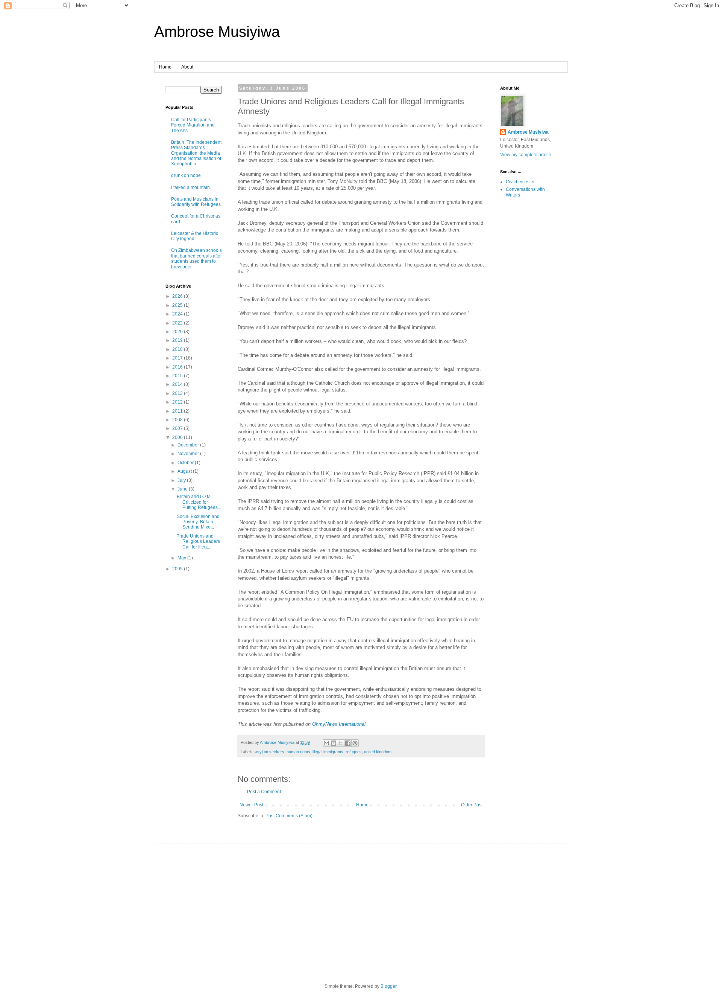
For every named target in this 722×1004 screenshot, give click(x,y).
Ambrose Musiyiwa (217, 31)
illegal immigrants (327, 752)
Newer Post (251, 804)
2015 (178, 375)
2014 (178, 384)
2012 (178, 402)
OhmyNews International (339, 724)
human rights (298, 752)
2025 (178, 305)
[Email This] (326, 743)
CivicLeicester (520, 181)
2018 (178, 349)
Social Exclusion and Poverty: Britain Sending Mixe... (198, 522)
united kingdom (377, 752)
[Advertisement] (188, 697)
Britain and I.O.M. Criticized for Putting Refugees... (199, 502)
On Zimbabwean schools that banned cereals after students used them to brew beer (196, 258)
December (188, 445)
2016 (178, 367)
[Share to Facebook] (348, 743)
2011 (178, 411)
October (186, 462)
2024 (178, 314)
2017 (178, 358)
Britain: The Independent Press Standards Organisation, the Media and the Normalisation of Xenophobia (196, 153)
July (182, 480)
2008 (178, 419)
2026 (178, 296)
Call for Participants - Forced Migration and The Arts (193, 125)
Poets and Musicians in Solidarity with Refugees (196, 202)
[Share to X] (340, 743)
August (185, 471)
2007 (178, 428)
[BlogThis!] (333, 743)
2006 (178, 437)
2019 (178, 340)
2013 (178, 393)
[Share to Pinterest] (355, 743)
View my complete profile (525, 154)
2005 (178, 568)
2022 (178, 323)
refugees (354, 752)
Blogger (388, 986)
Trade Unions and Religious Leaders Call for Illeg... (198, 541)
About (187, 67)
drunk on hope (186, 175)
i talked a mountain (190, 187)
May (182, 558)
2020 (178, 331)
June (183, 489)
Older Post (471, 804)
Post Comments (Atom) (288, 815)
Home (165, 67)
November (188, 453)
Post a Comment (264, 791)
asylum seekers (269, 752)
